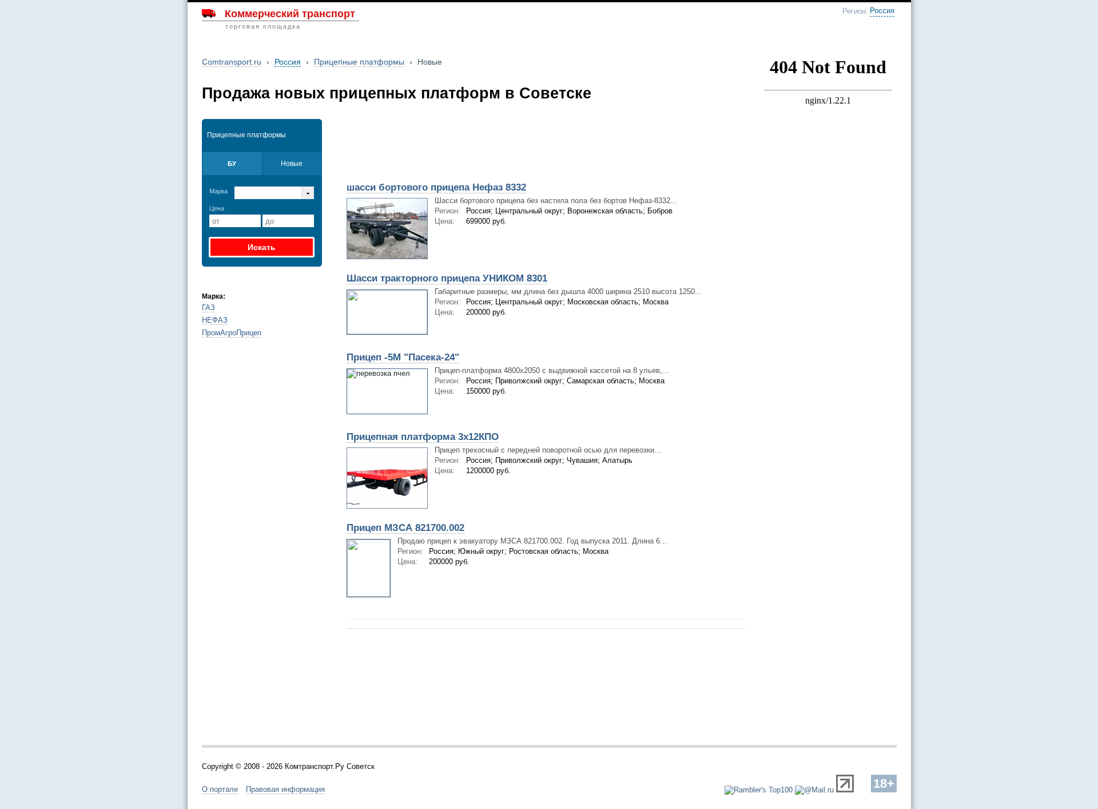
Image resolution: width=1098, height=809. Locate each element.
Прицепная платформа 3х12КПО (423, 436)
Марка (218, 191)
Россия (882, 11)
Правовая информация (285, 789)
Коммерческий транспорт (290, 13)
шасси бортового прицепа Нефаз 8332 (436, 187)
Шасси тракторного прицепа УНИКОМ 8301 (447, 278)
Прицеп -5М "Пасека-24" (403, 357)
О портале (220, 789)
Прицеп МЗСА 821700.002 (405, 527)
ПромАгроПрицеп (231, 332)
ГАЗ (208, 307)
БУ (232, 163)
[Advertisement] (473, 147)
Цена (216, 208)
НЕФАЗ (215, 320)
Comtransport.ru (231, 61)
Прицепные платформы (359, 61)
